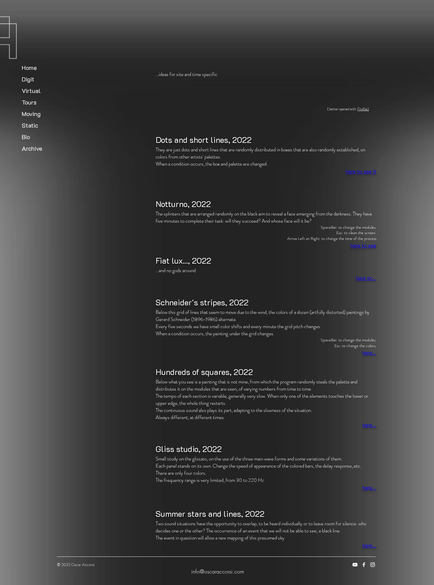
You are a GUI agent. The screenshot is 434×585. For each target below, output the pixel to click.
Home (29, 67)
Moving (31, 114)
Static (30, 125)
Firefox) (363, 109)
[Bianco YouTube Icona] (355, 565)
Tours (29, 102)
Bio (26, 137)
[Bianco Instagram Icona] (373, 565)
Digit (28, 79)
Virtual (31, 91)
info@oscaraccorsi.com (217, 571)
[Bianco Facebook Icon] (364, 565)
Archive (32, 148)
